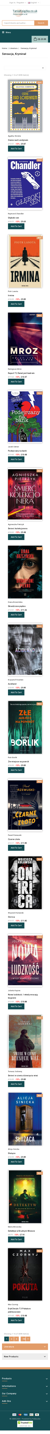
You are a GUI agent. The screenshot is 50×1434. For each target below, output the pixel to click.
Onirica (11, 917)
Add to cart (16, 149)
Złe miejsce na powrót (18, 762)
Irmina (11, 295)
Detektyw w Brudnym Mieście (21, 1231)
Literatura (9, 1347)
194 (24, 1339)
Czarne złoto (14, 839)
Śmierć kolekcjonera (17, 528)
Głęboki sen (13, 218)
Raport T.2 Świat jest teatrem (21, 373)
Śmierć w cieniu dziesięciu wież (23, 1075)
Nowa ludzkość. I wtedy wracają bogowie (23, 996)
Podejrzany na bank (17, 451)
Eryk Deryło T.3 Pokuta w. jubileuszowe (19, 1310)
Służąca (11, 1153)
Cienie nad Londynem (18, 140)
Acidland (12, 684)
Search (41, 23)
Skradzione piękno (17, 606)
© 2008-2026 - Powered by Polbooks (25, 1419)
